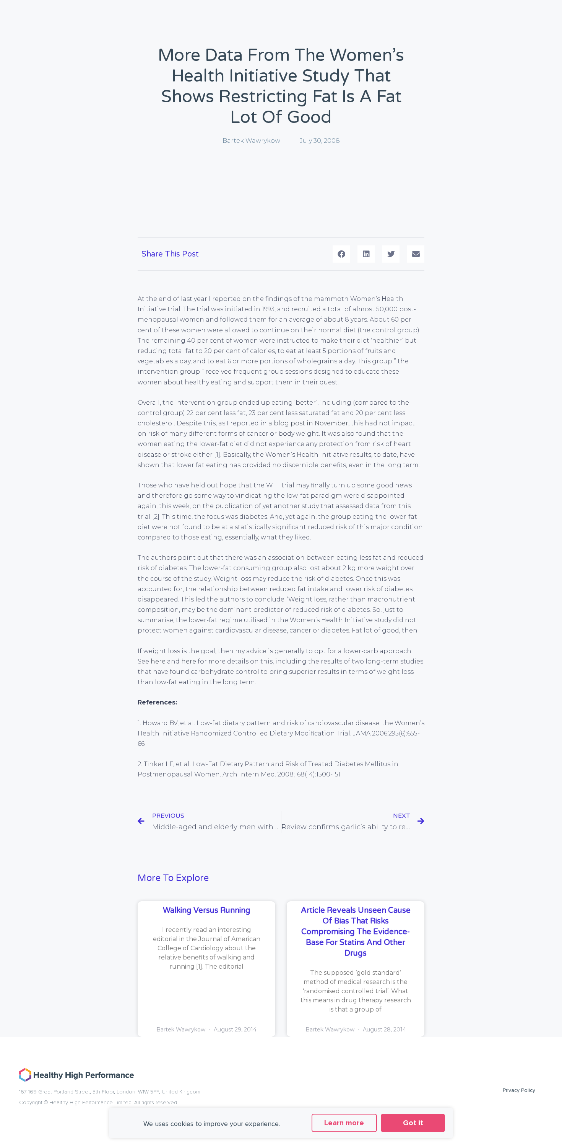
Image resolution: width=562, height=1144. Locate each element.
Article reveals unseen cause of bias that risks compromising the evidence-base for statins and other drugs (356, 932)
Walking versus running (206, 910)
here (158, 661)
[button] (341, 254)
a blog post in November (308, 423)
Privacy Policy (519, 1090)
